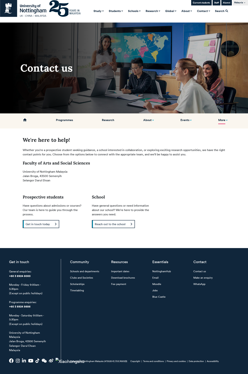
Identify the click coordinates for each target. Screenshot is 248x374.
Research (108, 120)
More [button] (221, 120)
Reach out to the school (110, 224)
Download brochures (123, 277)
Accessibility (213, 361)
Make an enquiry (203, 277)
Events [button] (184, 120)
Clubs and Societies (81, 277)
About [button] (185, 11)
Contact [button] (202, 11)
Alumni (226, 2)
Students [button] (115, 11)
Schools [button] (133, 11)
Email (155, 277)
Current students (201, 2)
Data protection (196, 361)
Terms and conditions (153, 361)
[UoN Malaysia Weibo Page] (51, 360)
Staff (216, 2)
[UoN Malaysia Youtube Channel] (30, 360)
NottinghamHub (161, 271)
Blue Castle (159, 296)
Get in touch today (38, 224)
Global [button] (169, 11)
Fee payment (118, 284)
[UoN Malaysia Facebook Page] (11, 360)
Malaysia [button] (238, 2)
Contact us (199, 271)
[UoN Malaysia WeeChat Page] (44, 360)
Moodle (156, 284)
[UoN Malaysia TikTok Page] (37, 360)
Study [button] (97, 11)
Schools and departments (84, 271)
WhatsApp (199, 284)
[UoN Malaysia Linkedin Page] (24, 360)
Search (220, 11)
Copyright (135, 361)
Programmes (64, 120)
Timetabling (77, 290)
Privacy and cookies (176, 361)
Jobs (155, 290)
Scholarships (77, 284)
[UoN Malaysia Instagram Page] (18, 360)
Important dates (120, 271)
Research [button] (152, 11)
